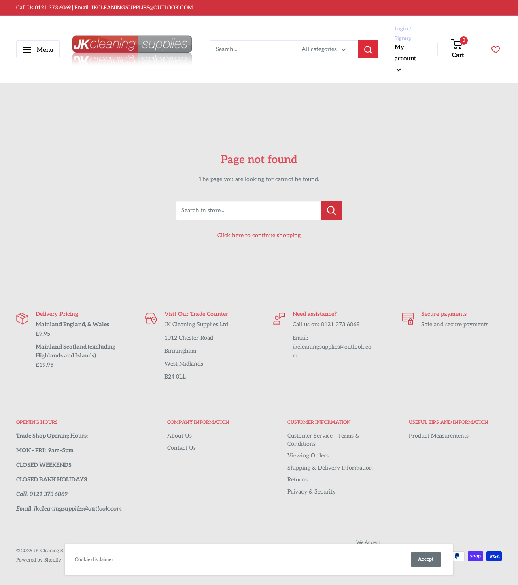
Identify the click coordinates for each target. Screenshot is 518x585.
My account (405, 52)
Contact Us (181, 448)
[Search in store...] (331, 210)
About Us (179, 435)
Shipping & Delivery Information (330, 467)
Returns (297, 479)
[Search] (368, 50)
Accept (426, 559)
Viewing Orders (308, 455)
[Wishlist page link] (495, 49)
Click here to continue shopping (259, 235)
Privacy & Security (311, 491)
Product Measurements (439, 435)
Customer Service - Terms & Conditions (323, 439)
